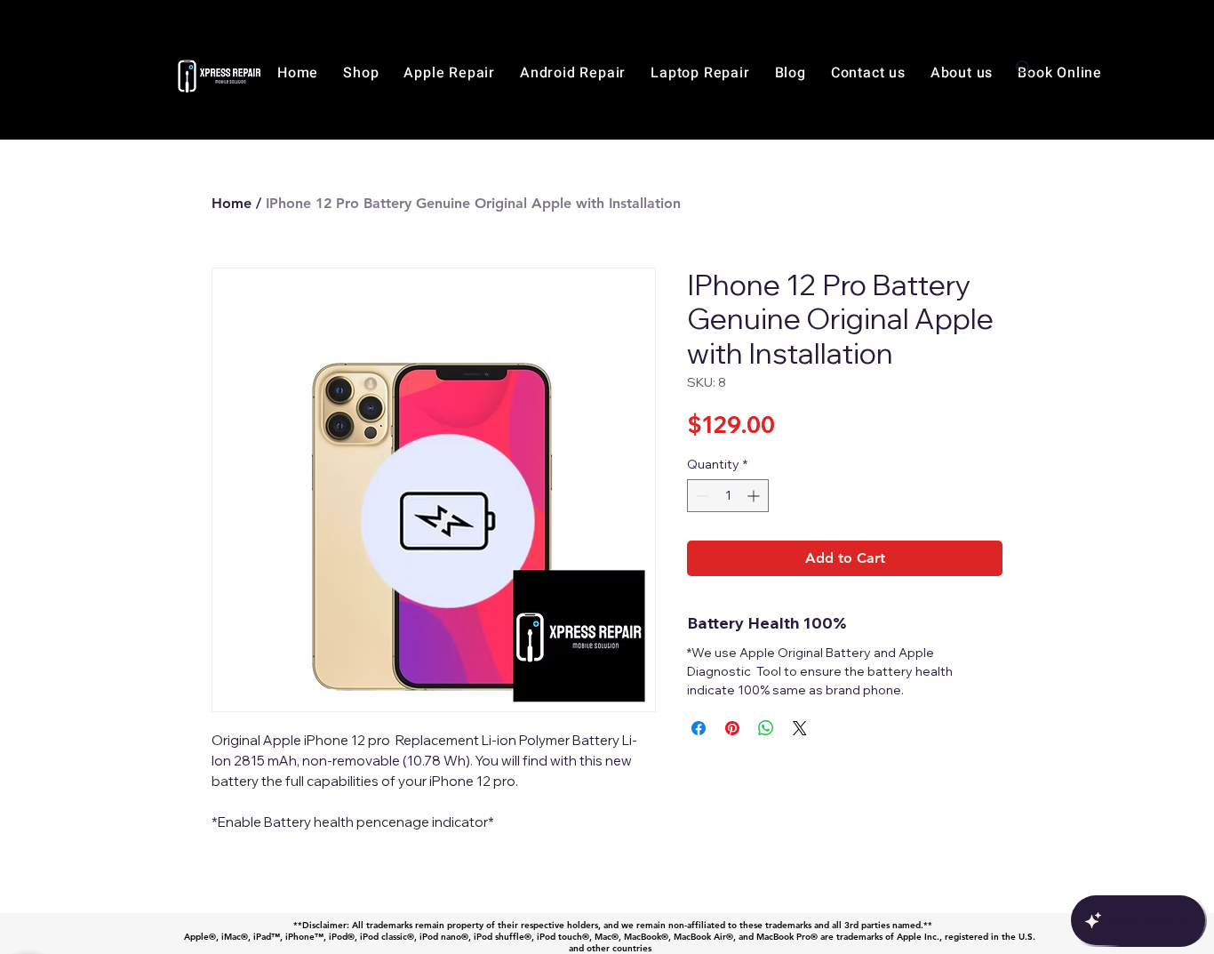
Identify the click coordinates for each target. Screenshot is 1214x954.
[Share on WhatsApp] (766, 728)
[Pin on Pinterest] (732, 728)
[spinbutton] (728, 495)
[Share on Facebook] (698, 728)
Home (232, 203)
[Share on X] (800, 728)
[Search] (1023, 68)
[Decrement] (701, 495)
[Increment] (755, 495)
